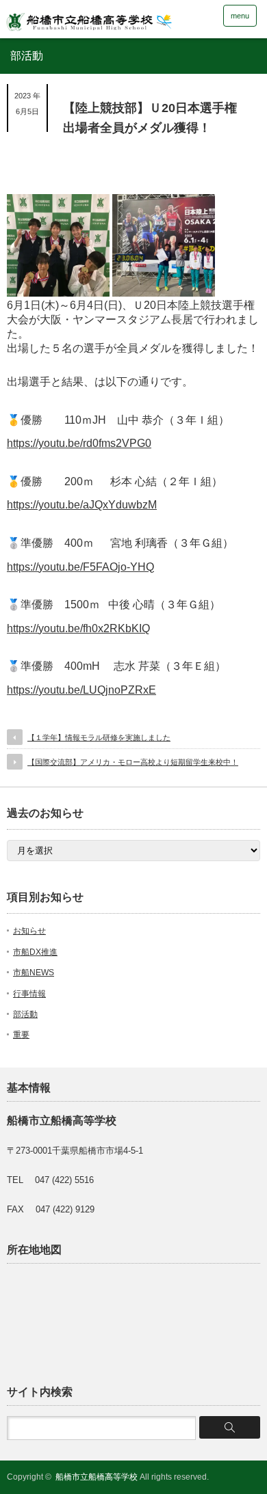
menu (240, 16)
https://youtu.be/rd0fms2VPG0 (79, 443)
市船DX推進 (35, 952)
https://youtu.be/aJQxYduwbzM (82, 505)
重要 (21, 1035)
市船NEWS (33, 972)
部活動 (25, 1014)
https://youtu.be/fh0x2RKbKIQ (78, 628)
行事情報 (29, 994)
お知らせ (29, 931)
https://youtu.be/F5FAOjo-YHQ (80, 567)
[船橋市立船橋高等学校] (110, 18)
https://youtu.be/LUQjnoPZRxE (81, 690)
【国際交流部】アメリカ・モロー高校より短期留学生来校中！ (132, 762)
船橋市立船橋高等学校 (96, 1477)
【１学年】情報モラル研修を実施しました (98, 737)
